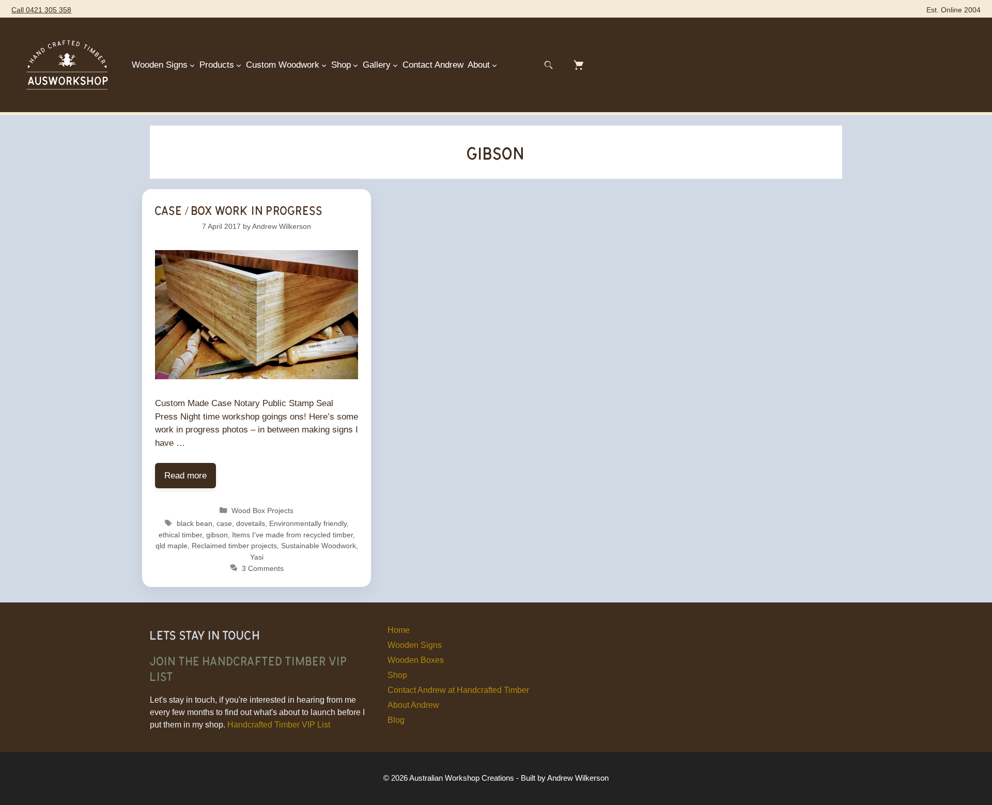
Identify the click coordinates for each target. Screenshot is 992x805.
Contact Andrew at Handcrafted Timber (458, 690)
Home (399, 630)
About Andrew (413, 705)
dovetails (250, 523)
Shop (397, 675)
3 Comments (263, 568)
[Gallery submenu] (395, 65)
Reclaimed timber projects (234, 545)
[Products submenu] (238, 65)
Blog (396, 720)
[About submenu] (494, 65)
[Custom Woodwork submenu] (324, 65)
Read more (185, 476)
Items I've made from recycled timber (292, 535)
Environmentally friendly (308, 523)
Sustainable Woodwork (318, 545)
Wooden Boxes (416, 660)
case (224, 523)
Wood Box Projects (262, 510)
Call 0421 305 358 (41, 10)
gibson (217, 535)
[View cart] (578, 65)
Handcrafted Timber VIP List (278, 724)
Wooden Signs (415, 645)
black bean (194, 523)
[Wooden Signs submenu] (192, 65)
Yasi (257, 557)
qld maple (172, 545)
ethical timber (180, 535)
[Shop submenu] (355, 65)
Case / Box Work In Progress (239, 210)
